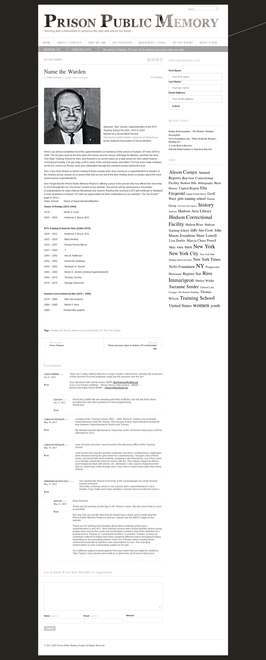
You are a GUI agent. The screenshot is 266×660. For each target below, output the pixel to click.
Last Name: (175, 81)
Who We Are (97, 42)
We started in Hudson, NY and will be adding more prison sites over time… (145, 49)
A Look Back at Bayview (180, 145)
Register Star (192, 273)
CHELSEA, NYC (82, 49)
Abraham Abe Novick (60, 330)
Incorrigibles (174, 134)
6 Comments (157, 77)
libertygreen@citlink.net (125, 382)
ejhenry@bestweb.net (116, 387)
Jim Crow (205, 230)
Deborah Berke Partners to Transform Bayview (190, 149)
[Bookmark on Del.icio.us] (157, 59)
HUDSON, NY (52, 49)
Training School (197, 297)
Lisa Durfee (177, 240)
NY (101, 330)
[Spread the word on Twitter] (153, 59)
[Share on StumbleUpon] (161, 59)
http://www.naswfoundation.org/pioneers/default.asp (130, 137)
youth (215, 305)
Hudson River (194, 224)
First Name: (175, 70)
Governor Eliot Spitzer (187, 205)
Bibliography (205, 183)
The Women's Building (188, 292)
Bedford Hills (189, 183)
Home (46, 42)
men (188, 246)
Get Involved (122, 42)
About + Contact (69, 42)
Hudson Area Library (195, 210)
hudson (173, 211)
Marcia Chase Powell (201, 240)
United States (180, 305)
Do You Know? (183, 42)
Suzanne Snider (184, 286)
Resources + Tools (152, 42)
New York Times (206, 259)
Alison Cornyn (183, 172)
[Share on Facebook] (149, 59)
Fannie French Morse (196, 193)
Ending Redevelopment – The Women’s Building (191, 131)
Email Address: (177, 92)
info (193, 230)
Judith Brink (51, 374)
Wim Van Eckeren (112, 330)
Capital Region (189, 188)
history (206, 204)
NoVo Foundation (182, 266)
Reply (46, 384)
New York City (183, 253)
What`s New (208, 42)
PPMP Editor (54, 77)
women (201, 305)
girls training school (191, 198)
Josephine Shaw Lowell (198, 235)
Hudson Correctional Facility (85, 330)
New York (204, 246)
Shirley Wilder (204, 280)
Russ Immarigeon (190, 276)
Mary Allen (176, 247)
